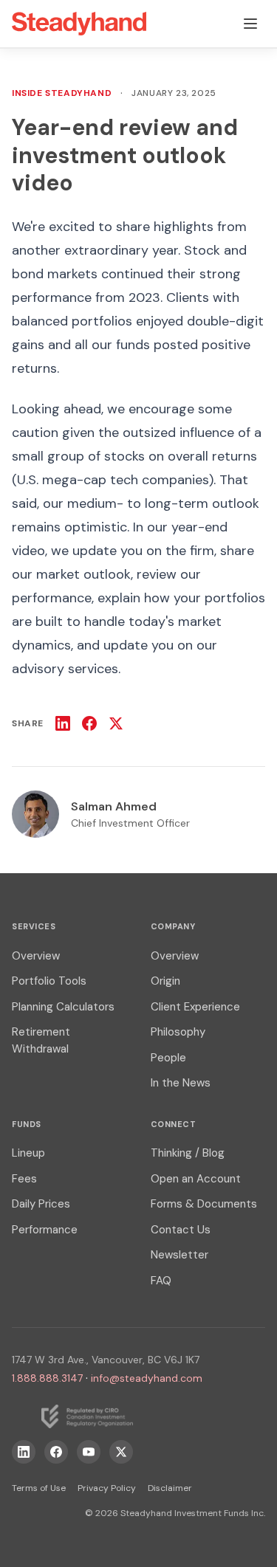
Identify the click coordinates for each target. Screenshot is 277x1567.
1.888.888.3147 (47, 1378)
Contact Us (181, 1229)
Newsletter (179, 1254)
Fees (24, 1178)
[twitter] (121, 1452)
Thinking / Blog (188, 1153)
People (168, 1057)
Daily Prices (41, 1203)
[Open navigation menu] (250, 23)
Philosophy (178, 1031)
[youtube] (88, 1452)
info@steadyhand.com (146, 1378)
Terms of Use (39, 1488)
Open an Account (196, 1178)
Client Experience (195, 1006)
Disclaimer (170, 1488)
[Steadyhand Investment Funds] (79, 23)
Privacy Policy (107, 1488)
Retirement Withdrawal (41, 1040)
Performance (45, 1229)
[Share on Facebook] (89, 723)
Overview (36, 955)
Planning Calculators (63, 1006)
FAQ (161, 1280)
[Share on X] (116, 723)
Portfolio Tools (49, 981)
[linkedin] (23, 1452)
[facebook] (56, 1452)
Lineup (28, 1153)
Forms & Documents (204, 1203)
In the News (181, 1082)
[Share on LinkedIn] (62, 723)
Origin (165, 981)
